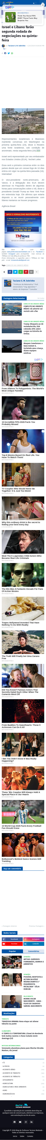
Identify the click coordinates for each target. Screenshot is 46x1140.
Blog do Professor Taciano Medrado (29, 1130)
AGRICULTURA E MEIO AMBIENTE (23, 1087)
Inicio (15, 1136)
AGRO (23, 1090)
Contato (30, 1136)
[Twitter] (9, 53)
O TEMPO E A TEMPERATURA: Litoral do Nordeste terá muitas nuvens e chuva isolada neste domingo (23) (22, 1035)
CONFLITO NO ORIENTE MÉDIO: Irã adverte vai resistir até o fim (33, 308)
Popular (12, 951)
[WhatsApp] (12, 53)
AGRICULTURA (23, 1083)
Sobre (22, 1136)
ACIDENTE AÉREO (23, 1070)
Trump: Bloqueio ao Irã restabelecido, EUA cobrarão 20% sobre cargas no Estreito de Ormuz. (33, 329)
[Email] (31, 272)
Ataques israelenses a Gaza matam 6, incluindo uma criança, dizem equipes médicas (33, 348)
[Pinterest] (26, 272)
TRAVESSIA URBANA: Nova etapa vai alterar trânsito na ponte (20, 1022)
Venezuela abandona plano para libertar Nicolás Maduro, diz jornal (23, 1049)
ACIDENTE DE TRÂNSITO (23, 1077)
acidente (23, 1066)
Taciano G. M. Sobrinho (24, 280)
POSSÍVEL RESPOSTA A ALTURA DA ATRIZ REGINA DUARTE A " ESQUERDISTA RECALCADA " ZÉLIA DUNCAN (33, 983)
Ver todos (41, 298)
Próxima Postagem (36, 926)
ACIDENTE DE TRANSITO (23, 1073)
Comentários (33, 951)
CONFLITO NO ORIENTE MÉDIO (17, 265)
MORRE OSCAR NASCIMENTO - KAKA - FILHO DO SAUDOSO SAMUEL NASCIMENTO (33, 1002)
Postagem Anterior (10, 926)
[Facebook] (5, 53)
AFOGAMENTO (23, 1080)
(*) (23, 1063)
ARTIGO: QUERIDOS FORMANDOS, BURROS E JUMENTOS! (34, 961)
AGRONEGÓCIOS (23, 1094)
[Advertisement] (23, 82)
